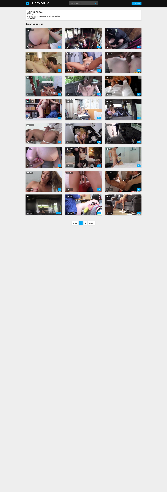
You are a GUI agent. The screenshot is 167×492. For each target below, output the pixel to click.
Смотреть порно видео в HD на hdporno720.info (43, 16)
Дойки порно (31, 17)
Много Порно (40, 3)
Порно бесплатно (33, 15)
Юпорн (29, 13)
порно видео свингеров (35, 12)
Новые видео (136, 3)
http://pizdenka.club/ (34, 11)
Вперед (91, 223)
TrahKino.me (31, 18)
